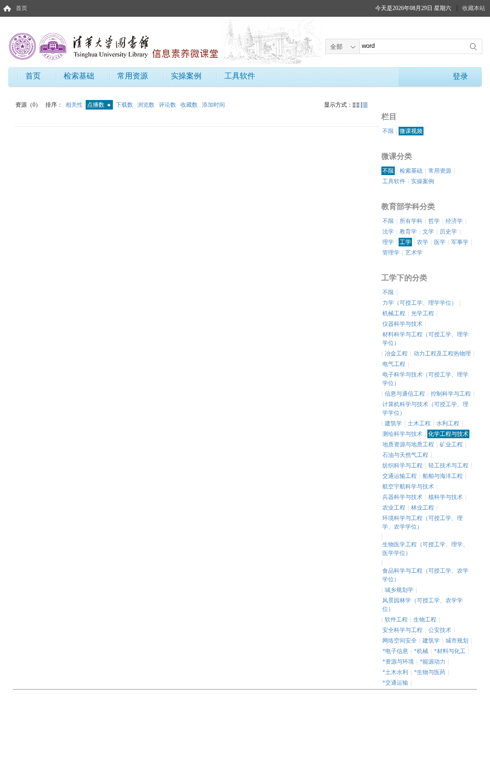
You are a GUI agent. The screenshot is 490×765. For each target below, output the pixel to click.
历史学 (448, 231)
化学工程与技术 (448, 434)
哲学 (434, 221)
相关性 (75, 104)
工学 (405, 242)
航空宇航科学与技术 (408, 486)
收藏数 (189, 104)
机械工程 (393, 313)
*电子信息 (395, 651)
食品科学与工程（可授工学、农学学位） (425, 575)
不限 (388, 131)
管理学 (391, 252)
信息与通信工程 (405, 393)
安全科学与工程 (402, 630)
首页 (21, 8)
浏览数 (146, 104)
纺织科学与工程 (402, 465)
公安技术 (439, 630)
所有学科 (411, 221)
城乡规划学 (399, 590)
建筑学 (393, 423)
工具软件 (239, 76)
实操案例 (186, 76)
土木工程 (419, 423)
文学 (428, 231)
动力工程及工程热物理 (442, 353)
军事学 (459, 242)
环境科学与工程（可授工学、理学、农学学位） (422, 522)
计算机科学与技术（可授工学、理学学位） (425, 408)
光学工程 (422, 313)
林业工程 (422, 507)
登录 (460, 76)
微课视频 (411, 131)
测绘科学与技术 (402, 434)
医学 (439, 242)
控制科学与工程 (451, 393)
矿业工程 (451, 444)
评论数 (168, 104)
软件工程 (396, 619)
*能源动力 (432, 661)
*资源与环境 (398, 661)
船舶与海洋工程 (443, 476)
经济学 (454, 221)
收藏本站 (473, 8)
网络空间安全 (399, 640)
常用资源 (132, 76)
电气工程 (393, 364)
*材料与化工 (450, 651)
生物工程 (424, 619)
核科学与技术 (445, 497)
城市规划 (456, 640)
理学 (388, 242)
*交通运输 (395, 682)
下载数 (125, 104)
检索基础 (79, 76)
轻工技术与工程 (448, 465)
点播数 (96, 104)
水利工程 (447, 423)
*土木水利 (395, 672)
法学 (388, 231)
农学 (422, 242)
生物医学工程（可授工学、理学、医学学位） (425, 548)
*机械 (421, 651)
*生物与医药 (429, 672)
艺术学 (414, 252)
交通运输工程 (399, 476)
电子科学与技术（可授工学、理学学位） (425, 379)
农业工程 (393, 507)
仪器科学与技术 (402, 324)
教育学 (408, 231)
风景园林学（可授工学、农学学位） (422, 604)
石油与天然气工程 (405, 455)
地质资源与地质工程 (408, 444)
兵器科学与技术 (402, 497)
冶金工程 (396, 353)
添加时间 (213, 104)
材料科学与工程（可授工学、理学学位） (425, 338)
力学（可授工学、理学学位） (419, 302)
